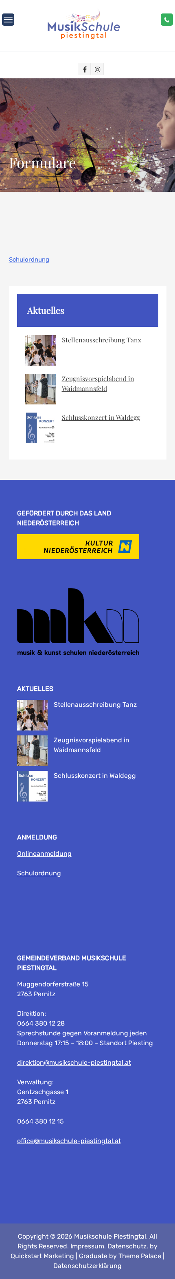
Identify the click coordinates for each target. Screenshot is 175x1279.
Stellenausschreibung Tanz (101, 339)
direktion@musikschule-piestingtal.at (74, 1062)
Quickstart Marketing (42, 1256)
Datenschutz (127, 1246)
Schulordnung (29, 259)
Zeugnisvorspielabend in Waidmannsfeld (98, 383)
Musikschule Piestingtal (110, 1236)
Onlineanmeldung (44, 853)
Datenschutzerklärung (87, 1266)
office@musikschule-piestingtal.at (69, 1141)
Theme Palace (139, 1256)
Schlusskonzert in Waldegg (101, 417)
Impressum (87, 1246)
